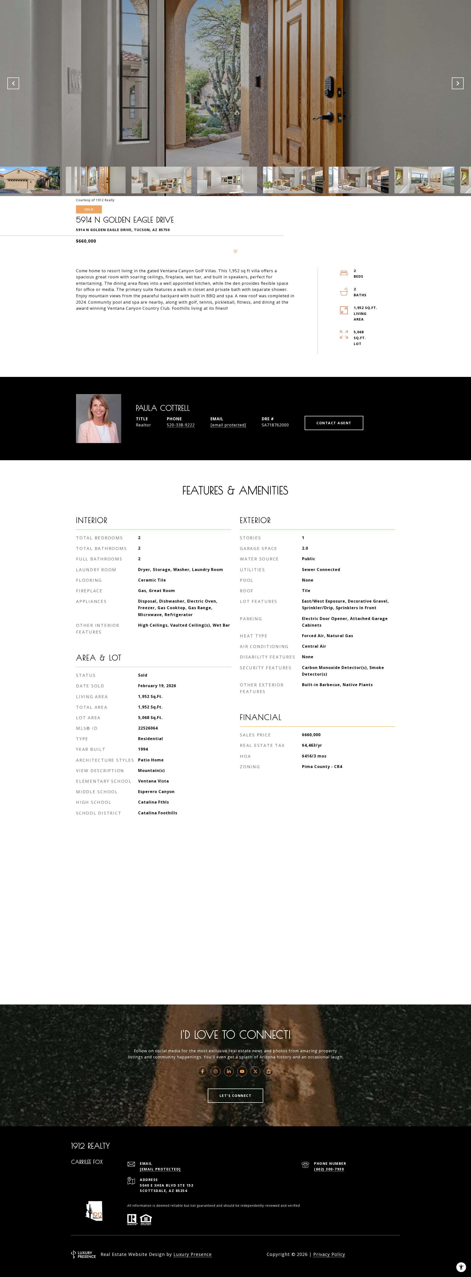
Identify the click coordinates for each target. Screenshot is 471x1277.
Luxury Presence (192, 1254)
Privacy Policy (329, 1254)
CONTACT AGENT (334, 423)
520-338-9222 (181, 425)
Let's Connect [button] (236, 1095)
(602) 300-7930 (329, 1169)
